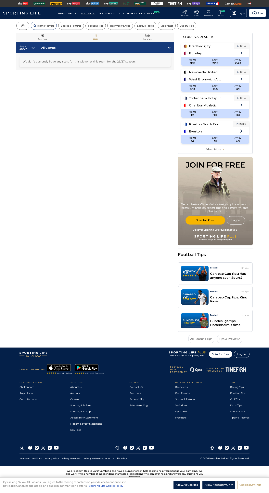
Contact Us (136, 387)
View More (213, 149)
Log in (241, 354)
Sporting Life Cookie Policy (106, 485)
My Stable (181, 411)
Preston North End (204, 124)
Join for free (220, 354)
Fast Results (182, 393)
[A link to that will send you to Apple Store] (59, 369)
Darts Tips (236, 405)
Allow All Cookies (187, 484)
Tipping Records (240, 417)
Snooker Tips (237, 411)
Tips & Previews (229, 339)
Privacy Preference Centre (97, 458)
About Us (76, 387)
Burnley (195, 53)
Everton (195, 131)
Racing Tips (237, 387)
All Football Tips (201, 339)
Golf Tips (235, 399)
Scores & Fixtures (185, 399)
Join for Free (205, 220)
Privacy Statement (71, 458)
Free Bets (180, 417)
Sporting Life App (80, 411)
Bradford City (200, 46)
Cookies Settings (250, 484)
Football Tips (237, 393)
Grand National (28, 399)
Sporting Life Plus (80, 405)
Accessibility (137, 399)
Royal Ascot (26, 393)
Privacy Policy (52, 458)
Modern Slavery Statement (86, 423)
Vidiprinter (181, 405)
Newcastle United (203, 72)
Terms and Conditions (30, 458)
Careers (74, 399)
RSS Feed (75, 429)
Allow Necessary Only (219, 484)
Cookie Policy (120, 458)
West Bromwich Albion (205, 79)
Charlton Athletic (203, 105)
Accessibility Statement (84, 417)
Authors (75, 393)
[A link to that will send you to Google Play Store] (89, 369)
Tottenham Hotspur (205, 98)
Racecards (181, 387)
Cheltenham (26, 387)
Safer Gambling (139, 405)
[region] (134, 485)
